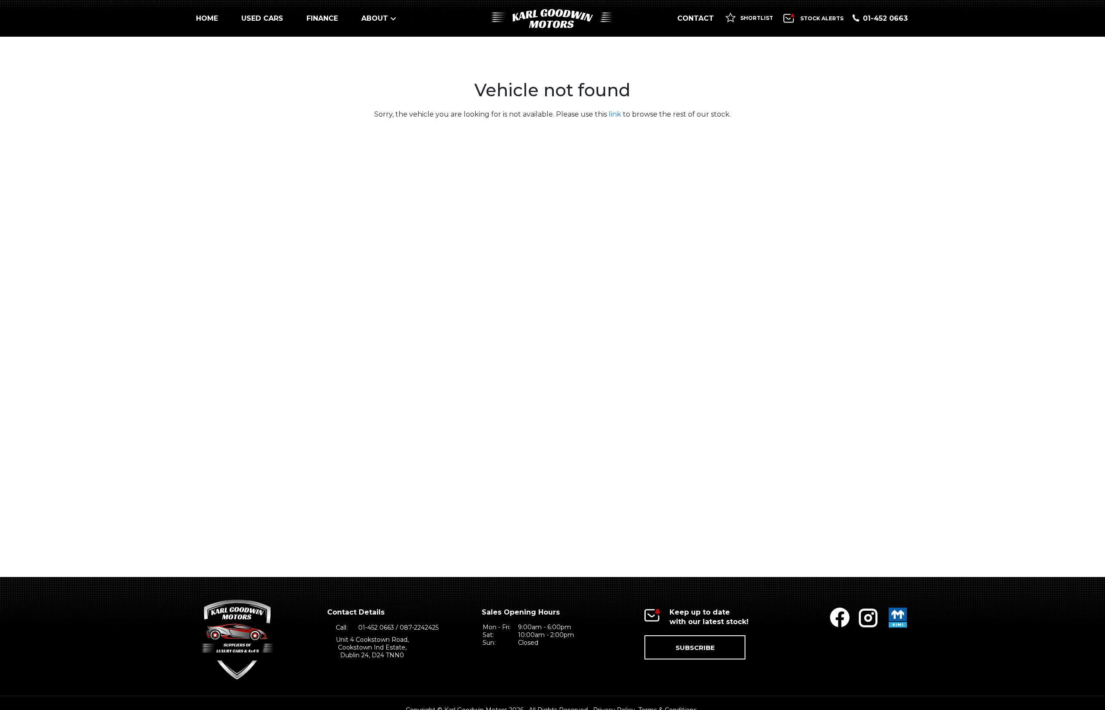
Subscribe (695, 647)
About (374, 18)
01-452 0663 (885, 18)
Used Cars (262, 18)
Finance (322, 18)
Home (207, 18)
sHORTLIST (756, 18)
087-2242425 (419, 627)
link (615, 114)
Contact (695, 18)
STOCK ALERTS (821, 18)
